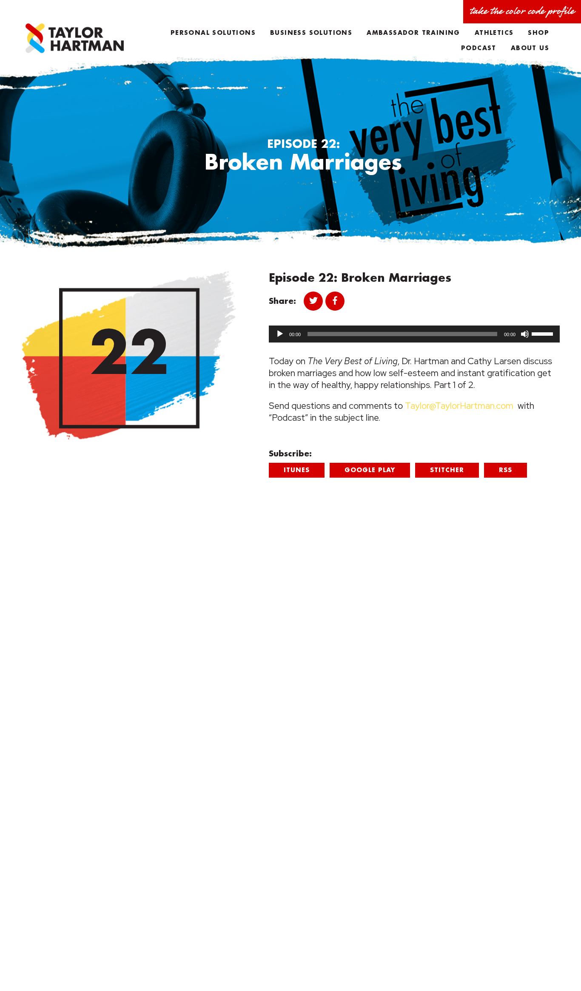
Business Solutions (311, 33)
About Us (530, 48)
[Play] (280, 334)
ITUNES (297, 470)
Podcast (478, 48)
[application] (414, 334)
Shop (538, 33)
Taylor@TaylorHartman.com (459, 405)
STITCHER (447, 470)
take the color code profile (522, 11)
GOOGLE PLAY (370, 470)
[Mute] (525, 334)
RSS (505, 470)
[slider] (543, 333)
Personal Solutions (213, 33)
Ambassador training (413, 33)
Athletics (494, 33)
